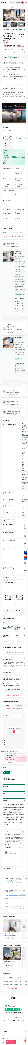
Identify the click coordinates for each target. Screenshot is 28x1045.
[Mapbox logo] (6, 748)
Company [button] (4, 1028)
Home (4, 7)
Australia (9, 7)
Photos (7, 29)
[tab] (7, 708)
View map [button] (21, 46)
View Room (19, 610)
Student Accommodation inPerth (10, 981)
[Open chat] (25, 1042)
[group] (14, 597)
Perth (15, 7)
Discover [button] (4, 1031)
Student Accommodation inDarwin (10, 984)
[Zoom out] (4, 742)
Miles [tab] (7, 705)
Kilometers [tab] (20, 705)
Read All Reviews (13, 864)
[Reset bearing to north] (4, 745)
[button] (16, 2)
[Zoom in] (4, 740)
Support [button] (4, 1035)
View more (25, 527)
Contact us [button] (5, 1038)
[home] (4, 2)
